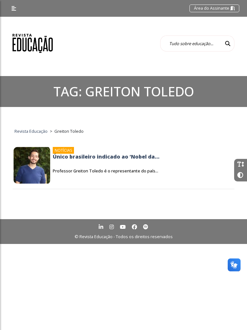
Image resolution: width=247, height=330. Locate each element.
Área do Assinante (212, 8)
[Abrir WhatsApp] (231, 314)
